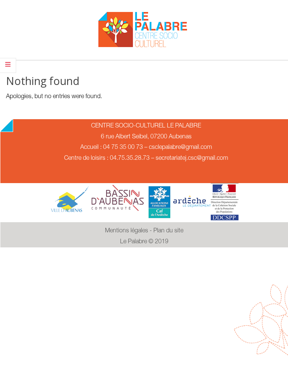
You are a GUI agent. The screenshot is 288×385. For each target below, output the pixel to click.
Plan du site (168, 231)
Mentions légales (126, 231)
